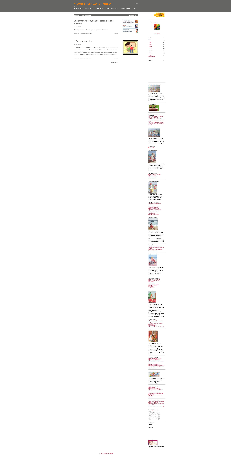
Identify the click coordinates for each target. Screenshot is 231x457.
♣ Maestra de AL (152, 324)
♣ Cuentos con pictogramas (154, 209)
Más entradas (114, 62)
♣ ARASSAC (151, 286)
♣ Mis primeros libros (153, 212)
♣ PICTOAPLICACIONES (154, 279)
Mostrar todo (133, 15)
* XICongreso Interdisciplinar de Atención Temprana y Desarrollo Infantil (156, 123)
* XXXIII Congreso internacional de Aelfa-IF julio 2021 (155, 117)
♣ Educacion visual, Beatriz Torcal (156, 403)
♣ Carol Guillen (151, 404)
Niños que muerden (83, 41)
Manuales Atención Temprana (112, 8)
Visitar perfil (157, 33)
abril (150, 48)
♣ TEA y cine (151, 147)
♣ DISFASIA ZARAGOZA (153, 284)
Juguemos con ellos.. (126, 8)
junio (150, 44)
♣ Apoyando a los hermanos (154, 174)
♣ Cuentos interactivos (153, 208)
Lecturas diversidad (89, 8)
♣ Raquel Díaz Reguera (153, 214)
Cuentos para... (100, 8)
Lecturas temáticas (78, 8)
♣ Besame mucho (152, 175)
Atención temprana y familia (92, 3)
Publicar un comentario (86, 33)
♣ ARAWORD (151, 287)
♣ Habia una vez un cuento (154, 210)
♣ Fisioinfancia (151, 387)
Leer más (116, 33)
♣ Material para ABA (153, 402)
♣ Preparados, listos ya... (154, 364)
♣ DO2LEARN (151, 282)
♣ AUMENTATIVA (152, 285)
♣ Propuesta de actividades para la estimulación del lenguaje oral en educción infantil (156, 367)
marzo (150, 50)
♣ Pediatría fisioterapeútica (154, 390)
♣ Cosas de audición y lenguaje (155, 323)
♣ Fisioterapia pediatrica (154, 388)
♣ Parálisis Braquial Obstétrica (155, 389)
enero (150, 55)
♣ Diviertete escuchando (154, 360)
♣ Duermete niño (152, 178)
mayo (150, 46)
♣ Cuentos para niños (153, 207)
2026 (149, 40)
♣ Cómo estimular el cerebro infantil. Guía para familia (155, 359)
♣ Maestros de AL (152, 325)
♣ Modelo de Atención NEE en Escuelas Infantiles (155, 250)
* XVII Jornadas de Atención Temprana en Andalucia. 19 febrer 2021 (156, 120)
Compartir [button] (76, 33)
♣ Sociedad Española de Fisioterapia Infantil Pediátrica (155, 392)
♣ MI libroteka (151, 213)
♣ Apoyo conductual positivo (155, 246)
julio (150, 42)
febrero (151, 53)
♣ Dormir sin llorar (152, 176)
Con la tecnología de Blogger (106, 453)
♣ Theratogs (151, 394)
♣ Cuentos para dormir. (153, 206)
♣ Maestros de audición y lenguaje (156, 326)
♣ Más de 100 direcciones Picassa (156, 401)
